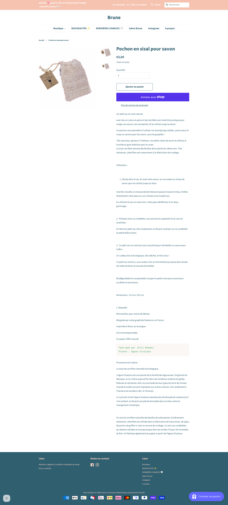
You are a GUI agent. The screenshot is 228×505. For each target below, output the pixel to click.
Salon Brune (135, 28)
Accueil (41, 40)
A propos (170, 28)
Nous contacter (45, 468)
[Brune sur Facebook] (92, 465)
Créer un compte (138, 4)
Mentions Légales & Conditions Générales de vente (59, 464)
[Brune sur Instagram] (97, 465)
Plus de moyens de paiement (134, 105)
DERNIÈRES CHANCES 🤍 (109, 28)
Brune (114, 17)
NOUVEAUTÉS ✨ (80, 28)
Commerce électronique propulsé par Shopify (126, 492)
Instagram (153, 28)
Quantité (120, 70)
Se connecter (119, 4)
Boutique (58, 28)
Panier (158, 4)
